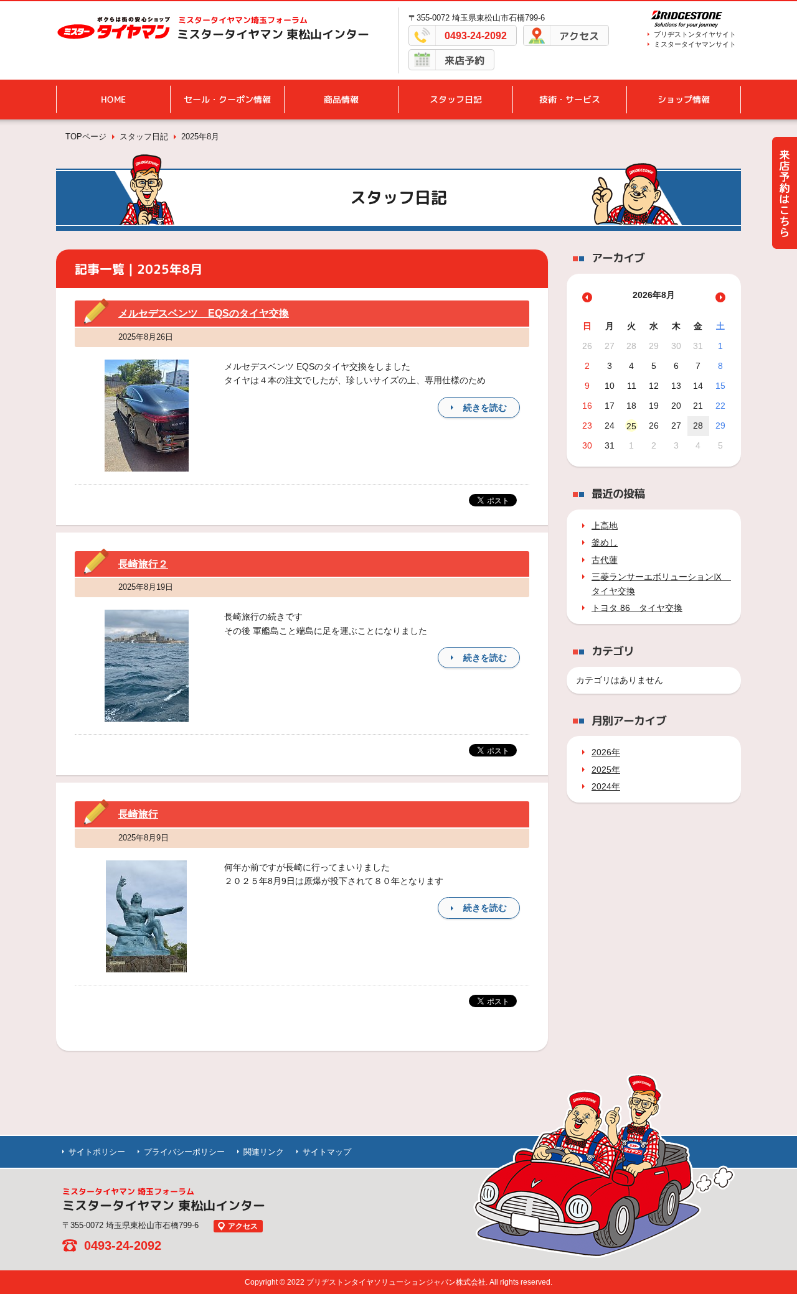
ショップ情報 (684, 99)
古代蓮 (605, 560)
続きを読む (485, 407)
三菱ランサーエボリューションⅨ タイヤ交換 (658, 583)
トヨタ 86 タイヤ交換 (637, 608)
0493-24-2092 (476, 35)
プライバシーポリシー (184, 1152)
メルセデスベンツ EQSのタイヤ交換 (203, 313)
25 (631, 426)
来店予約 (464, 60)
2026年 (606, 752)
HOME (113, 99)
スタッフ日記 (456, 99)
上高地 (605, 526)
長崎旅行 (138, 814)
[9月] (720, 297)
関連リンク (263, 1152)
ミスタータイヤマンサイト (695, 44)
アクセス (579, 36)
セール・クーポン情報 (227, 99)
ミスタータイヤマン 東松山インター (273, 34)
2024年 (606, 786)
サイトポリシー (96, 1152)
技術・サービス (569, 99)
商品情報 (341, 99)
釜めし (605, 542)
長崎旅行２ (143, 564)
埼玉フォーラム (243, 20)
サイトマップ (327, 1152)
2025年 (606, 770)
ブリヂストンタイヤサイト (695, 34)
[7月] (587, 297)
